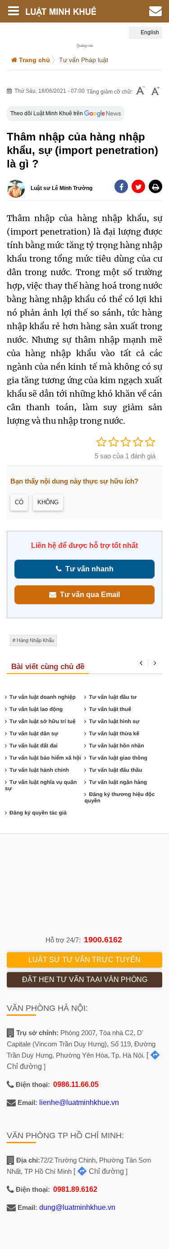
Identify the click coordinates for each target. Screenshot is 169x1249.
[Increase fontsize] (155, 91)
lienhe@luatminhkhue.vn (79, 1102)
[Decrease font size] (140, 91)
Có (19, 502)
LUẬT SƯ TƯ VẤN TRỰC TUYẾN (84, 960)
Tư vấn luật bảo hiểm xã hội (45, 758)
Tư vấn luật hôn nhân (116, 745)
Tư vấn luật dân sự (33, 733)
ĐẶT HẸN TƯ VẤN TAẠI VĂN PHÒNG (84, 979)
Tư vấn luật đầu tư (112, 697)
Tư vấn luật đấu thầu (115, 770)
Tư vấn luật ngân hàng (118, 782)
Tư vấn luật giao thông (118, 758)
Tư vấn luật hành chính (39, 770)
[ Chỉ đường (98, 1171)
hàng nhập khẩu (35, 640)
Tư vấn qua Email (88, 594)
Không (48, 502)
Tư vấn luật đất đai (33, 745)
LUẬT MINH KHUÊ (67, 11)
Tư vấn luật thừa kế (114, 733)
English (149, 32)
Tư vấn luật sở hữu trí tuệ (42, 721)
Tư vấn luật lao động (36, 709)
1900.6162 (103, 939)
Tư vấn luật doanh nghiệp (42, 697)
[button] (155, 186)
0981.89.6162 (75, 1189)
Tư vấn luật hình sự (114, 721)
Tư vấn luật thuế (110, 709)
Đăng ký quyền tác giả (38, 813)
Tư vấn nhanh (88, 569)
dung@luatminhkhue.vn (77, 1207)
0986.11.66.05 (76, 1084)
